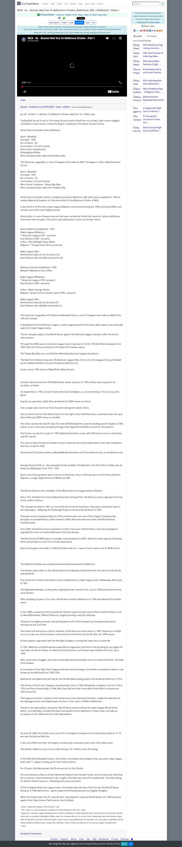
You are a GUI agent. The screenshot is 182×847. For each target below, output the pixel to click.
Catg (80, 3)
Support (64, 839)
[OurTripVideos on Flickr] (152, 30)
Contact (54, 839)
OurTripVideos (30, 3)
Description (54, 22)
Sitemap (125, 839)
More (118, 29)
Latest (45, 3)
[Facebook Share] (59, 18)
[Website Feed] (157, 30)
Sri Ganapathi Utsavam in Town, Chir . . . (152, 119)
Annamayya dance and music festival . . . (153, 72)
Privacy (114, 839)
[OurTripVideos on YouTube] (141, 30)
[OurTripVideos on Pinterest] (147, 30)
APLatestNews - (73, 14)
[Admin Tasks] (132, 839)
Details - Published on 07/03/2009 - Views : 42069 (45, 106)
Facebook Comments (31, 833)
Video (64, 22)
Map (52, 3)
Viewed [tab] (153, 36)
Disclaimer (103, 839)
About (74, 839)
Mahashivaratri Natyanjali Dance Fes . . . (153, 100)
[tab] (72, 100)
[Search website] (163, 4)
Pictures (79, 22)
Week (73, 3)
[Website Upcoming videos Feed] (159, 30)
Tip (93, 22)
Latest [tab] (139, 36)
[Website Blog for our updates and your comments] (161, 30)
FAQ (94, 839)
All (149, 40)
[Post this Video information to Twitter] (137, 30)
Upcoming (89, 3)
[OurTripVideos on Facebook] (135, 30)
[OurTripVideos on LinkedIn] (150, 30)
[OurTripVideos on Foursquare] (155, 30)
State (59, 3)
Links (71, 22)
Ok (131, 844)
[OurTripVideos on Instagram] (144, 30)
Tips (88, 839)
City (66, 3)
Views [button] (100, 3)
